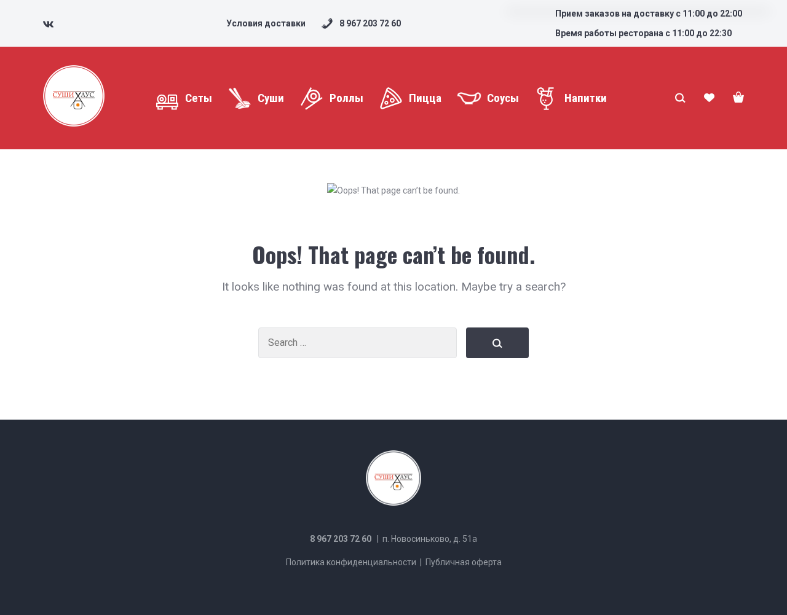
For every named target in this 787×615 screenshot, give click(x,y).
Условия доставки (266, 23)
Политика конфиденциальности (351, 562)
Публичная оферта (463, 562)
